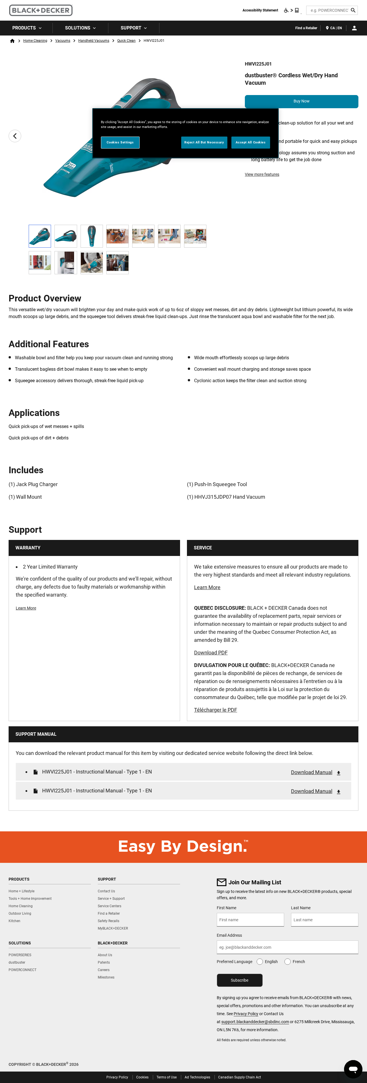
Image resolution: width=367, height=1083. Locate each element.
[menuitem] (26, 28)
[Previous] (15, 136)
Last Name (301, 908)
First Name (226, 908)
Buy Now (302, 101)
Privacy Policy (246, 1013)
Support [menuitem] (131, 28)
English (271, 961)
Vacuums (62, 41)
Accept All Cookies (251, 142)
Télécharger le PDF (215, 710)
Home (12, 41)
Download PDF (211, 653)
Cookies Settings (120, 142)
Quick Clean (126, 41)
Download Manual (311, 772)
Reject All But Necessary (204, 142)
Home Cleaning (35, 41)
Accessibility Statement (260, 10)
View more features (262, 174)
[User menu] (354, 28)
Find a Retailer (306, 28)
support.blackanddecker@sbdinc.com (255, 1021)
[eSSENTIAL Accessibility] (292, 10)
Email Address (229, 935)
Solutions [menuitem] (77, 28)
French (299, 961)
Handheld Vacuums (93, 41)
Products (24, 28)
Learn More (26, 608)
